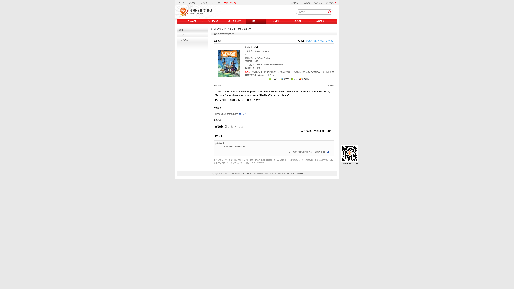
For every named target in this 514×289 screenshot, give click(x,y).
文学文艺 (247, 29)
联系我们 (294, 3)
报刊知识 (204, 3)
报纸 (182, 35)
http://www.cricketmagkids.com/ (270, 65)
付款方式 (318, 3)
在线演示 (320, 21)
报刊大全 (256, 21)
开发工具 (216, 3)
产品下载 (277, 21)
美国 (256, 61)
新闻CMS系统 (230, 3)
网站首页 (191, 21)
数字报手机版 (234, 21)
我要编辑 (331, 85)
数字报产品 (213, 21)
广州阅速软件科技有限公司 (241, 174)
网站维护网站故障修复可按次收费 (319, 41)
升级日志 (298, 21)
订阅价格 (180, 3)
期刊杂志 (184, 40)
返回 (328, 152)
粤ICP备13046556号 (295, 174)
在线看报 (192, 3)
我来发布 (243, 114)
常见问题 (306, 3)
